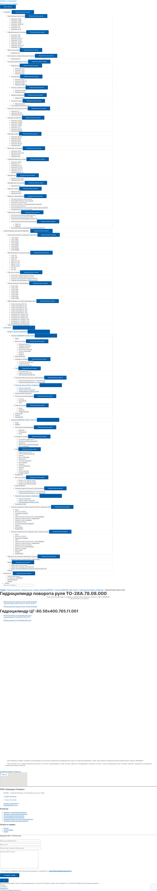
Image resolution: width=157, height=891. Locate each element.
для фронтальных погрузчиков (21, 199)
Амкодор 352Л (20, 104)
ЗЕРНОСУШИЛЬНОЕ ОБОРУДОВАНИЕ (16, 231)
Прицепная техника (14, 212)
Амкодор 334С (16, 40)
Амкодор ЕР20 (16, 191)
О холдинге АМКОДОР (15, 578)
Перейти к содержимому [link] (8, 1)
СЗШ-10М (14, 286)
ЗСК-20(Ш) (14, 241)
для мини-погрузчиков (19, 202)
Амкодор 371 (15, 27)
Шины (10, 562)
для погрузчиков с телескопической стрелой (26, 204)
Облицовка (18, 413)
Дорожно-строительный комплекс (15, 812)
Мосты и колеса (20, 341)
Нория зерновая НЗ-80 (19, 307)
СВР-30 (13, 259)
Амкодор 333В (16, 20)
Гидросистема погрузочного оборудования (29, 377)
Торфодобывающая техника (17, 159)
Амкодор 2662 (20, 83)
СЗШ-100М (15, 298)
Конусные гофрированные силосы (22, 277)
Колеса (21, 354)
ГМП (16, 368)
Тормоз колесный (25, 351)
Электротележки (13, 188)
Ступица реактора (25, 461)
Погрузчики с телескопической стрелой (21, 56)
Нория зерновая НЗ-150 (19, 312)
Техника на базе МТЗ (15, 118)
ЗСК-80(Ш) (14, 248)
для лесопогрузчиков (18, 206)
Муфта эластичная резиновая (28, 444)
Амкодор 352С (16, 43)
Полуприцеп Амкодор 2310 (20, 105)
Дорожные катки (13, 134)
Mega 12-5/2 (15, 264)
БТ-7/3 (13, 267)
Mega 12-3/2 (15, 261)
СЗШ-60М (14, 295)
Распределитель (24, 466)
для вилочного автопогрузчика (21, 209)
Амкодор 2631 (20, 79)
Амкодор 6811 (16, 145)
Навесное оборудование (16, 196)
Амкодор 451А (16, 151)
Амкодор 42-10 (16, 171)
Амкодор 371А (16, 29)
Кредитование (12, 579)
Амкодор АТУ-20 (16, 167)
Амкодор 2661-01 (21, 81)
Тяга (20, 402)
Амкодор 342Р (16, 162)
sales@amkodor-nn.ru (11, 805)
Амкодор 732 (15, 186)
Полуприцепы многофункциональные (24, 221)
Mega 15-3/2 (15, 262)
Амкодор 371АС (16, 47)
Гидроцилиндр (24, 412)
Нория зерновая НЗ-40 (19, 304)
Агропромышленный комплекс (14, 817)
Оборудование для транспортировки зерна (22, 301)
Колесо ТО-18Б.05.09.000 (27, 482)
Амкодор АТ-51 (16, 165)
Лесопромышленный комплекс (14, 816)
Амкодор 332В (16, 19)
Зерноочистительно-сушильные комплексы (22, 235)
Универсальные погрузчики (17, 32)
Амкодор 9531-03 (17, 115)
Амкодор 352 (15, 26)
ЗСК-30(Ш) (15, 243)
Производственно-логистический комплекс (18, 819)
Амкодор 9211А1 (16, 113)
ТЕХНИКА (7, 12)
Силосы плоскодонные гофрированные (24, 280)
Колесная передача (25, 349)
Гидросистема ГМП (25, 373)
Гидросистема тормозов (23, 393)
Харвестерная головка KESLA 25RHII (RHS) (25, 559)
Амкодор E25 (15, 156)
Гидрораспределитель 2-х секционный (32, 380)
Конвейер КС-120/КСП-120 (20, 321)
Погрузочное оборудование (24, 396)
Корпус (21, 455)
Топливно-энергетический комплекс (16, 821)
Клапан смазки (24, 473)
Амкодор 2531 (20, 68)
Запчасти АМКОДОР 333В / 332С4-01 (24, 420)
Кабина (17, 415)
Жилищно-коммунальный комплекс (16, 814)
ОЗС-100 (14, 257)
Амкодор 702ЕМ (16, 122)
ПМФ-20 (18, 226)
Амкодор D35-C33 (17, 153)
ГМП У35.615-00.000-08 (27, 375)
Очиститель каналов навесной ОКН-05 (24, 218)
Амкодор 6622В (16, 137)
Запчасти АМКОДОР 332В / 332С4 (22, 335)
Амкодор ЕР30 (16, 193)
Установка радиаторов (26, 439)
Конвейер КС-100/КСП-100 (20, 319)
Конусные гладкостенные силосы (22, 275)
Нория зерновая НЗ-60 (19, 306)
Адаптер (21, 410)
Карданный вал (20, 356)
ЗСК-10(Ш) (14, 238)
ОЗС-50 (14, 255)
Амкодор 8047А (16, 129)
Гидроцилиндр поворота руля (29, 391)
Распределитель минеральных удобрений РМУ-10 (28, 228)
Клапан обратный (24, 388)
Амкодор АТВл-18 (17, 172)
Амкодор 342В (16, 22)
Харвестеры (15, 65)
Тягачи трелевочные (18, 87)
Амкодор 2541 (20, 70)
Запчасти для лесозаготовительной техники (22, 556)
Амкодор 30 (15, 164)
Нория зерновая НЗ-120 (19, 311)
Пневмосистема (20, 504)
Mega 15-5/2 (15, 266)
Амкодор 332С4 (16, 38)
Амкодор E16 (15, 154)
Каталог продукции (13, 590)
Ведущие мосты (24, 344)
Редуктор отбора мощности (28, 441)
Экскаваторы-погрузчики (16, 183)
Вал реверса (23, 462)
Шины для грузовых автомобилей (22, 567)
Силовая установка (21, 359)
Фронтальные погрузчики (16, 16)
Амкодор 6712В (16, 143)
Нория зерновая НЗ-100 (19, 309)
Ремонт (10, 570)
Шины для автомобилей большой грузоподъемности (29, 568)
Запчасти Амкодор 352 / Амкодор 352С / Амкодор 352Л (30, 531)
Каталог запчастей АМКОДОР (17, 331)
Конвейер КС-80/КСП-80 (19, 318)
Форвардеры (15, 76)
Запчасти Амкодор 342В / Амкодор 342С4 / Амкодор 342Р (31, 507)
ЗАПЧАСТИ (7, 327)
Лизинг (10, 581)
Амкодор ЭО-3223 (17, 178)
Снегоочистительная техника (17, 108)
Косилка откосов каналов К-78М (22, 217)
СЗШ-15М (14, 288)
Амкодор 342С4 (16, 42)
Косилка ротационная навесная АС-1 (23, 215)
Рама (16, 338)
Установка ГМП (24, 371)
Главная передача (25, 346)
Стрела (21, 399)
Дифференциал (24, 347)
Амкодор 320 (15, 37)
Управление (19, 417)
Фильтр (21, 467)
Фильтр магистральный (26, 390)
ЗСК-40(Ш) (15, 244)
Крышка (21, 464)
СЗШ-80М (14, 296)
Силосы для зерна (14, 272)
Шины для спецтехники (19, 565)
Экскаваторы (12, 175)
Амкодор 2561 (19, 73)
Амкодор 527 (15, 59)
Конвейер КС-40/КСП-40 (19, 314)
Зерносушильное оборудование (18, 283)
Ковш (20, 408)
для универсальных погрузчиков (22, 201)
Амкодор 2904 (20, 98)
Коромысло (22, 401)
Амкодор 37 (15, 111)
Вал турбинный (24, 457)
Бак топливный (24, 446)
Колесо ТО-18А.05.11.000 (27, 480)
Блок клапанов (24, 471)
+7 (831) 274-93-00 (10, 796)
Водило (21, 353)
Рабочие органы (20, 405)
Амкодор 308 (15, 35)
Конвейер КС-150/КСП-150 (20, 323)
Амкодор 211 (15, 53)
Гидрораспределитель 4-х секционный (32, 382)
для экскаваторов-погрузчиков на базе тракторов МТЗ (29, 207)
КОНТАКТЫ (7, 573)
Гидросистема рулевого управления (27, 385)
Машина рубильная (17, 95)
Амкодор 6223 (16, 142)
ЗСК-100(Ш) (15, 250)
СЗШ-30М (14, 291)
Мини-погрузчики (14, 50)
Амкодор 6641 (16, 140)
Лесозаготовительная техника (18, 61)
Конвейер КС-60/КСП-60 (19, 316)
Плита (21, 469)
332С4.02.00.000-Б (25, 365)
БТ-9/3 (13, 269)
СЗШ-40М (14, 293)
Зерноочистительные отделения (19, 325)
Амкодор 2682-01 (21, 84)
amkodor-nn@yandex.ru (11, 803)
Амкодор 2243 (20, 92)
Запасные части (27, 590)
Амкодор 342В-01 (17, 24)
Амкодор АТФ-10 (17, 169)
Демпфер (22, 443)
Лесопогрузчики (16, 101)
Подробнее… (4, 888)
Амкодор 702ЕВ (16, 124)
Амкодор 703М (16, 126)
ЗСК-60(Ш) (14, 246)
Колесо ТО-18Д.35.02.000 (27, 484)
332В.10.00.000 (24, 364)
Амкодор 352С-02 (17, 45)
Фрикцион (22, 459)
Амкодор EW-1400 (17, 180)
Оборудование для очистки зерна (19, 253)
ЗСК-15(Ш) (14, 239)
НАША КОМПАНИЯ (14, 576)
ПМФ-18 (17, 224)
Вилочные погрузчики (15, 148)
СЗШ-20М (14, 289)
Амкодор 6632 (16, 138)
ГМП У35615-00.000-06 (26, 454)
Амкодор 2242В (20, 90)
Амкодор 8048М (16, 131)
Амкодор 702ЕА (16, 120)
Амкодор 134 (15, 127)
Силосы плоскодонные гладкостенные (24, 278)
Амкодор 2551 (19, 72)
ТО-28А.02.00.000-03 (26, 362)
